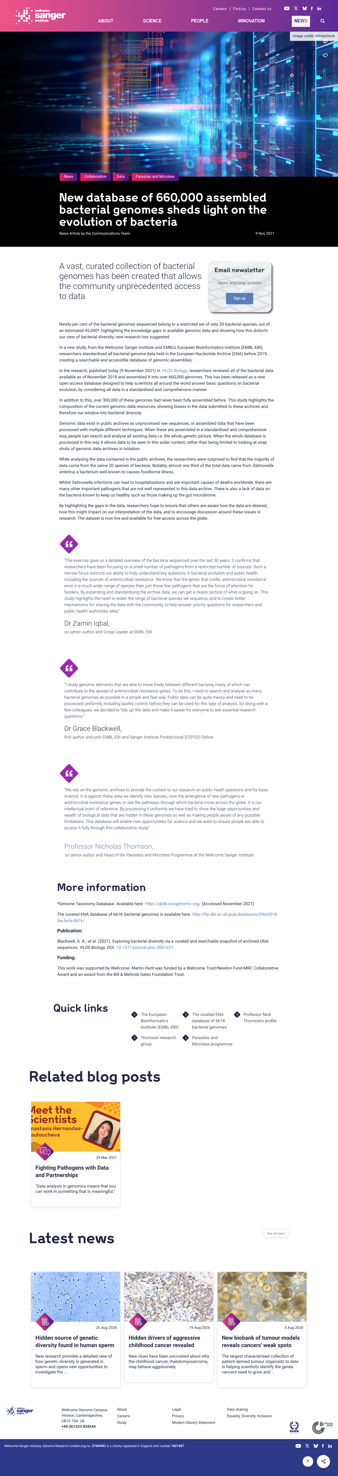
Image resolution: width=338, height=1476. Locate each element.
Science (152, 21)
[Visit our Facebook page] (312, 9)
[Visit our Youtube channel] (287, 9)
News (301, 21)
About (106, 21)
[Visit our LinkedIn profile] (319, 9)
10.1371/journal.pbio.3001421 (144, 947)
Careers (220, 9)
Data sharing (237, 1409)
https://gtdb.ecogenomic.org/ (173, 903)
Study (121, 1423)
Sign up (240, 298)
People (200, 21)
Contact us (261, 9)
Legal (176, 1409)
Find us (239, 9)
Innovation (251, 21)
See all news (276, 1233)
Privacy (178, 1416)
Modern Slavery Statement (193, 1423)
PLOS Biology (174, 370)
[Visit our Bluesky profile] (304, 9)
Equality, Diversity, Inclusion (249, 1416)
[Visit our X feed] (296, 9)
